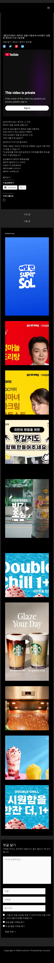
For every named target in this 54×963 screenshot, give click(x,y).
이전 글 (27, 214)
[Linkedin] (22, 46)
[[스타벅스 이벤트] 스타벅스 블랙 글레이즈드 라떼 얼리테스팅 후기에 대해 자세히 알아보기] (27, 641)
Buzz (15, 42)
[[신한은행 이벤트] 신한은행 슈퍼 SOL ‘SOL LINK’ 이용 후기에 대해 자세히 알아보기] (27, 276)
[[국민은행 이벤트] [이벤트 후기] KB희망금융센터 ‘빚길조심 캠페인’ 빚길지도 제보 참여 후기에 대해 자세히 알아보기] (27, 442)
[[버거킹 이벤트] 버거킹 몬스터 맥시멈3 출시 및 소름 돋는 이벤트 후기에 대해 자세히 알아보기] (27, 708)
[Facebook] (4, 46)
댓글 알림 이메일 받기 (14, 922)
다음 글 (27, 221)
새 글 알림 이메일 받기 (15, 926)
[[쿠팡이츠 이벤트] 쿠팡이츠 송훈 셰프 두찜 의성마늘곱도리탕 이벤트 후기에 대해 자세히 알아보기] (27, 343)
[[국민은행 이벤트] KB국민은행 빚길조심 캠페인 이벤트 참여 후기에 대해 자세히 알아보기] (27, 508)
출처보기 (7, 177)
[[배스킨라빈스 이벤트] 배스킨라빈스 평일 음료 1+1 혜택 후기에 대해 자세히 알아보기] (27, 575)
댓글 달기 (7, 42)
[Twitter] (10, 46)
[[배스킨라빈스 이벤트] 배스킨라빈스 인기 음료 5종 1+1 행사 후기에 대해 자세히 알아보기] (27, 807)
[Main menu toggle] (48, 8)
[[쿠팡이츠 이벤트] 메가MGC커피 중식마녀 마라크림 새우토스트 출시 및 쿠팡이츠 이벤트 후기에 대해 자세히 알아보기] (27, 392)
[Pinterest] (16, 46)
